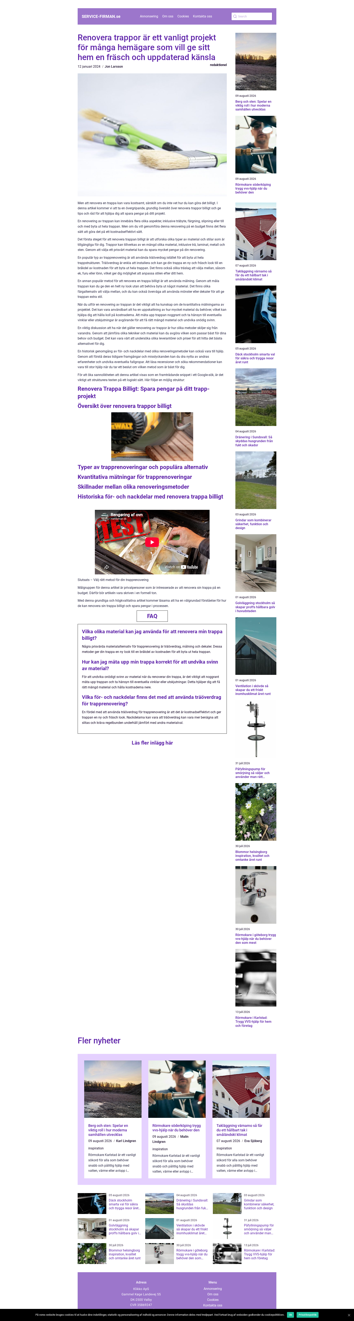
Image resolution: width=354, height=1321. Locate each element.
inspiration (96, 1148)
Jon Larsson (114, 66)
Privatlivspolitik (308, 1314)
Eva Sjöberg (253, 1141)
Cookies (183, 16)
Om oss (167, 16)
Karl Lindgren (126, 1141)
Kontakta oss (202, 16)
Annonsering (149, 16)
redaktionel (218, 65)
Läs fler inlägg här (152, 743)
